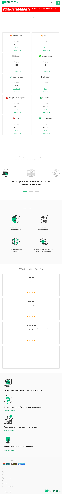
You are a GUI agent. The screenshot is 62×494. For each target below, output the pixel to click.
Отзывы (4, 469)
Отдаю (31, 17)
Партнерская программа (9, 478)
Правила (4, 484)
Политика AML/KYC (7, 487)
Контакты (4, 481)
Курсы (3, 472)
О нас (3, 475)
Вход (52, 3)
